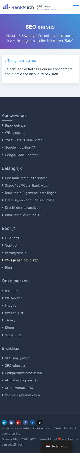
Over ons (12, 238)
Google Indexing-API (20, 147)
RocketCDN (14, 313)
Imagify (10, 305)
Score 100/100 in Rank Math (27, 185)
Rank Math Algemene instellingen (31, 193)
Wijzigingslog (15, 133)
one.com (11, 291)
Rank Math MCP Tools (22, 215)
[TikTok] (39, 422)
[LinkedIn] (32, 422)
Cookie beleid (42, 428)
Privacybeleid (16, 253)
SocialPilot (13, 335)
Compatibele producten (23, 373)
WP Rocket (13, 298)
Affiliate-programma (20, 380)
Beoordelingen (16, 125)
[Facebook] (25, 422)
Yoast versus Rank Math (23, 140)
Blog (8, 268)
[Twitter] (4, 422)
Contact (11, 245)
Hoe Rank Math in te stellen (26, 178)
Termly (10, 320)
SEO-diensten (16, 366)
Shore (9, 328)
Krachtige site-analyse (22, 208)
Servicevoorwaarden (16, 428)
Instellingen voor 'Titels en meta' (30, 200)
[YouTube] (18, 422)
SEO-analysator (17, 358)
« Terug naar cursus (20, 61)
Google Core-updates (21, 155)
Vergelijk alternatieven (22, 395)
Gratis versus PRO (19, 388)
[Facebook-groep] (11, 422)
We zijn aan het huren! (22, 260)
